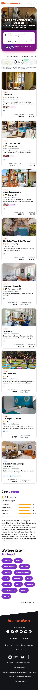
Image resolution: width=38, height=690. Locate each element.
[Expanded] (4, 56)
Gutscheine (32, 672)
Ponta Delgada (9, 566)
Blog (6, 645)
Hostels (12, 645)
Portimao (24, 566)
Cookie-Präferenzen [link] (19, 681)
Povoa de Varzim (22, 572)
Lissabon (7, 561)
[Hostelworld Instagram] (16, 631)
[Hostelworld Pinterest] (25, 631)
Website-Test (20, 676)
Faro (29, 578)
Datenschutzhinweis (19, 667)
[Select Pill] (30, 3)
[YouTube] (21, 631)
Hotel (5, 461)
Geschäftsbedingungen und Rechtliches (14, 672)
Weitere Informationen (22, 68)
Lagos (6, 578)
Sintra (18, 584)
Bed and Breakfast (27, 645)
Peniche (7, 584)
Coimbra (7, 572)
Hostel (5, 92)
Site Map (28, 676)
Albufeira (17, 578)
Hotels (18, 645)
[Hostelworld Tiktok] (30, 631)
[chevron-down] (19, 498)
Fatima (23, 590)
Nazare (6, 596)
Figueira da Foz (9, 590)
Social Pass (19, 649)
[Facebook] (7, 631)
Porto (18, 561)
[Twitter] (12, 631)
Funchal (29, 584)
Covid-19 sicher (15, 476)
